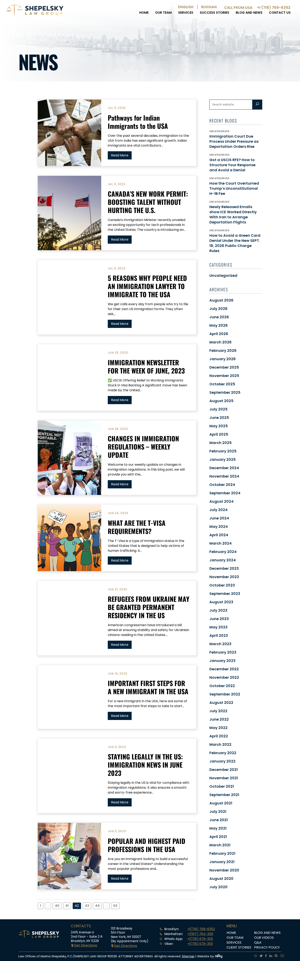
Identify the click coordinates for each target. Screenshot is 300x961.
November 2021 (223, 777)
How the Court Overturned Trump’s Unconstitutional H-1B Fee (234, 188)
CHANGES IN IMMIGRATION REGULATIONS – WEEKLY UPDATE (143, 447)
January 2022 (222, 761)
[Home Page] (34, 14)
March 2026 (220, 342)
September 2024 (224, 493)
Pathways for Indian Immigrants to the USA (138, 122)
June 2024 (219, 518)
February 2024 (223, 551)
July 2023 (218, 610)
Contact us (280, 12)
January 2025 (222, 459)
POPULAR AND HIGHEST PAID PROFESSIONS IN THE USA (146, 845)
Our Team (163, 12)
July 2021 (217, 811)
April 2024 (218, 534)
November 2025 (224, 375)
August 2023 (221, 601)
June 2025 (219, 417)
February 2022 (222, 752)
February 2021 (222, 853)
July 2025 (218, 409)
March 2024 (220, 543)
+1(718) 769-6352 (201, 929)
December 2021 (223, 769)
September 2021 (224, 794)
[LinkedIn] (269, 956)
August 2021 (220, 803)
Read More (119, 155)
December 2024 (224, 467)
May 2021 (218, 828)
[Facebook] (265, 956)
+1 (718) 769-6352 (273, 7)
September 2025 (224, 392)
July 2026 (218, 308)
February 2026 (223, 350)
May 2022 (218, 727)
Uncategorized (223, 275)
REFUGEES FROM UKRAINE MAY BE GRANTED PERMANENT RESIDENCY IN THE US (148, 607)
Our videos (264, 937)
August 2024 (221, 501)
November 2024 (224, 476)
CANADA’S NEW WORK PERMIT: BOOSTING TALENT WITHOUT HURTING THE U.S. (148, 202)
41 (67, 905)
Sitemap (188, 956)
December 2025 (224, 367)
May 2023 (218, 627)
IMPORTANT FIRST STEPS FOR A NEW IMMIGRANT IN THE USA (148, 687)
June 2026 (219, 317)
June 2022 (219, 719)
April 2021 (218, 836)
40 (57, 905)
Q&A (257, 942)
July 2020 (218, 886)
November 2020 (224, 870)
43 (87, 905)
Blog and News (249, 12)
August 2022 (221, 702)
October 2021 (221, 786)
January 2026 (222, 358)
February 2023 (222, 652)
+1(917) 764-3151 (200, 934)
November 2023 (224, 576)
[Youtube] (281, 956)
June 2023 (219, 618)
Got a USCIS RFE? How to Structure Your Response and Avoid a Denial (232, 165)
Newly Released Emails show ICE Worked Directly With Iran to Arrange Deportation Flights (233, 214)
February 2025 (223, 451)
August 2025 (221, 400)
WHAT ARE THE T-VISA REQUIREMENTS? (137, 527)
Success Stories (214, 12)
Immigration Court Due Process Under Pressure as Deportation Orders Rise (234, 141)
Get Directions (85, 945)
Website (203, 956)
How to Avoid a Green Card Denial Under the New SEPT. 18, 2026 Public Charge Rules (234, 243)
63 (115, 905)
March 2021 (219, 845)
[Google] (275, 956)
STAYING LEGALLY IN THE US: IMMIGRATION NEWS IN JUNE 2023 (145, 765)
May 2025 (218, 425)
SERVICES (185, 12)
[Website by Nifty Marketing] (218, 956)
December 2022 (224, 669)
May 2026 (218, 325)
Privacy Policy (267, 947)
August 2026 (221, 300)
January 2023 (222, 660)
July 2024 (218, 509)
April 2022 (218, 736)
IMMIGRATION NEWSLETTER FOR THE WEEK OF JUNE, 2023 (146, 366)
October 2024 (222, 484)
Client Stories (239, 947)
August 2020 (221, 878)
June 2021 (218, 819)
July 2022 (218, 710)
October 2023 (222, 585)
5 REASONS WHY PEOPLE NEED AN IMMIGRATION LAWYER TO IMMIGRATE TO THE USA (147, 286)
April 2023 (218, 635)
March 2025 (220, 442)
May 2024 (218, 526)
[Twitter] (260, 956)
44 (97, 905)
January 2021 (221, 861)
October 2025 (222, 384)
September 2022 (224, 694)
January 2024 (222, 560)
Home (144, 12)
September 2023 (224, 593)
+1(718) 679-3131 (200, 938)
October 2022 (222, 685)
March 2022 (220, 744)
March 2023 (220, 643)
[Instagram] (254, 956)
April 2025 (218, 434)
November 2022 (224, 677)
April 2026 (218, 333)
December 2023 (224, 568)
